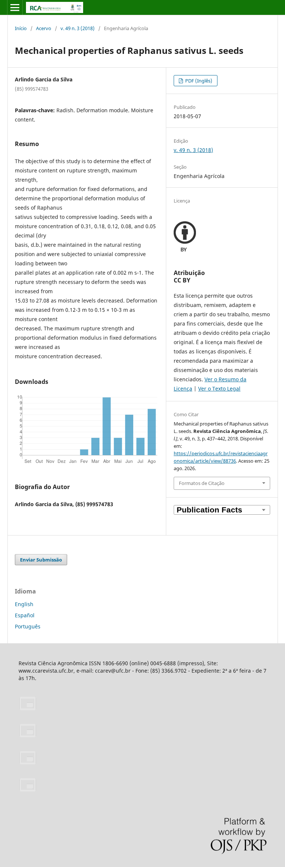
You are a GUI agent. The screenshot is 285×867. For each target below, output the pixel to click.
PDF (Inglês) (198, 80)
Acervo (43, 28)
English (24, 604)
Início (21, 28)
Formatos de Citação (202, 483)
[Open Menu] (14, 7)
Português (27, 626)
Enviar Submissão (41, 559)
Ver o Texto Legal (219, 388)
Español (25, 615)
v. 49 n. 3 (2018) (77, 28)
